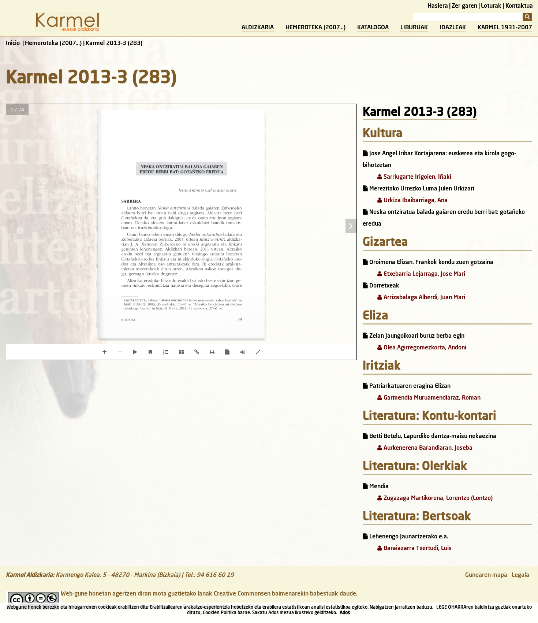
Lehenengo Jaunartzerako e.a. (408, 537)
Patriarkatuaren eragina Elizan (409, 386)
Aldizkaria (258, 28)
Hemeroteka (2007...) (315, 28)
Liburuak (414, 28)
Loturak (491, 6)
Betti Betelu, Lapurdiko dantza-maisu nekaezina (432, 437)
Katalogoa (373, 28)
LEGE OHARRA (451, 607)
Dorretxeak (383, 286)
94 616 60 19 (215, 575)
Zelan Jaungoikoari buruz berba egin (416, 336)
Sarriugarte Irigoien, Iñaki (416, 177)
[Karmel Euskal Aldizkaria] (67, 30)
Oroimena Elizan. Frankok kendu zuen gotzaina (430, 263)
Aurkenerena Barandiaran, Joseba (427, 448)
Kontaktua (519, 6)
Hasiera (437, 6)
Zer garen (464, 6)
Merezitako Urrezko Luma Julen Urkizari (421, 189)
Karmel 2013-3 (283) (420, 113)
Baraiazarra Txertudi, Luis (417, 549)
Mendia (378, 487)
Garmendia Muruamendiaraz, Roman (431, 398)
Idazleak (453, 28)
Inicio (13, 44)
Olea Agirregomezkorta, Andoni (424, 348)
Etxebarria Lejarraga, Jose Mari (423, 274)
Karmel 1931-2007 (505, 28)
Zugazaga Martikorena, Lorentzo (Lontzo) (437, 498)
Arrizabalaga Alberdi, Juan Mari (423, 298)
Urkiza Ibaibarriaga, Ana (415, 201)
